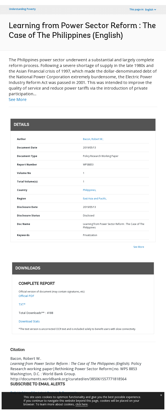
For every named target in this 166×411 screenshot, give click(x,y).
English (149, 9)
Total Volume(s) (27, 181)
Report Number (27, 164)
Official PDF (26, 296)
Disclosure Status (28, 215)
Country (22, 190)
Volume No (24, 173)
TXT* (22, 304)
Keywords (23, 235)
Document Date (27, 147)
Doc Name (23, 224)
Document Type (27, 156)
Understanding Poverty (22, 9)
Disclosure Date (27, 207)
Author (21, 139)
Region (21, 198)
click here (82, 404)
